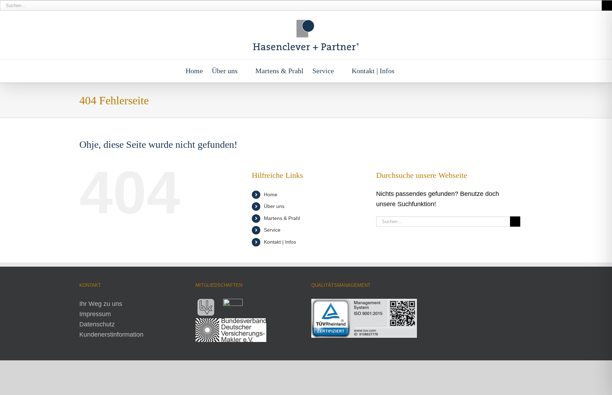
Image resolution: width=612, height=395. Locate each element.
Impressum (95, 314)
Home (270, 194)
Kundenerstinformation (111, 334)
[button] (415, 70)
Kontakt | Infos (280, 242)
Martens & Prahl (282, 218)
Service (272, 230)
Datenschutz (97, 324)
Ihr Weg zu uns (100, 303)
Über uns (274, 206)
